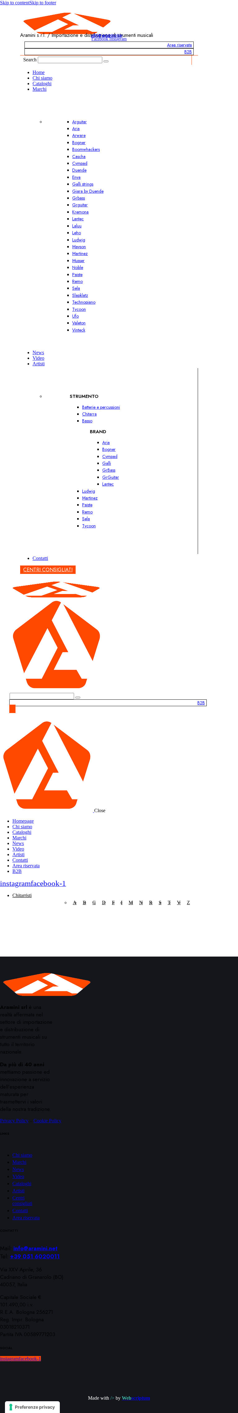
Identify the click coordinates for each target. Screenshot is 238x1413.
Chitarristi (22, 895)
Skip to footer (42, 2)
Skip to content (14, 2)
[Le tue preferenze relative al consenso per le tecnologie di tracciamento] (32, 1407)
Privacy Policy (14, 1120)
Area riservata (179, 45)
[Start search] (106, 61)
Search (30, 59)
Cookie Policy (47, 1120)
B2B (188, 52)
